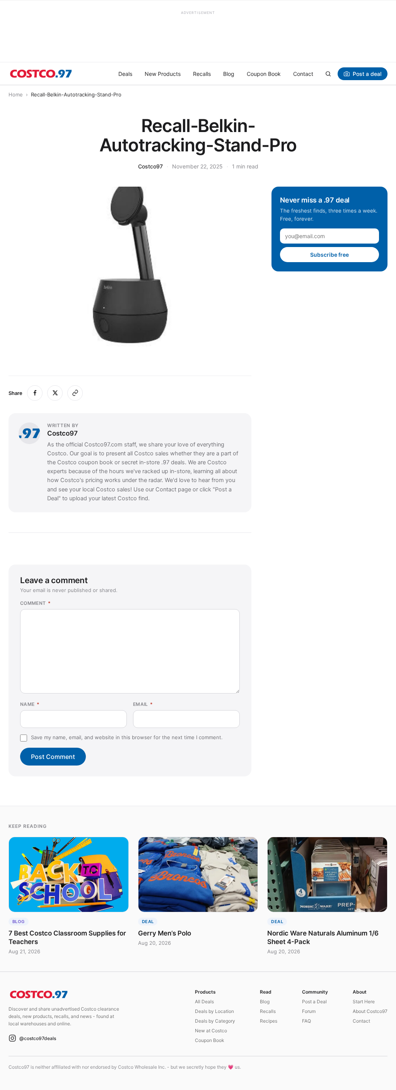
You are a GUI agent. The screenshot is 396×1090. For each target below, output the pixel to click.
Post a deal (367, 73)
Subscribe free (329, 254)
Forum (309, 1011)
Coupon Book (264, 73)
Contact (303, 73)
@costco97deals (37, 1038)
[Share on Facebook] (35, 393)
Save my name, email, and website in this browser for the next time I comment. (127, 737)
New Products (163, 73)
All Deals (204, 1001)
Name (29, 704)
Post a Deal (314, 1001)
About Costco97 (370, 1011)
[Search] (328, 73)
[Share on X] (55, 393)
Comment (35, 603)
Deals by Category (215, 1021)
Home (16, 94)
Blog (228, 73)
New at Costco (211, 1030)
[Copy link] (75, 393)
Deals (125, 73)
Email (143, 704)
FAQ (306, 1021)
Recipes (268, 1021)
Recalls (202, 73)
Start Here (364, 1001)
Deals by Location (214, 1011)
